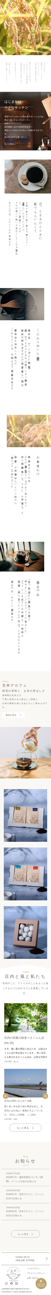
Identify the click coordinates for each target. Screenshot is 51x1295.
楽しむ (16, 1062)
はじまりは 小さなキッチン (16, 104)
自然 (15, 1119)
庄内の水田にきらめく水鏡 (17, 1101)
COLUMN (8, 1062)
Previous (5, 1096)
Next (45, 1096)
